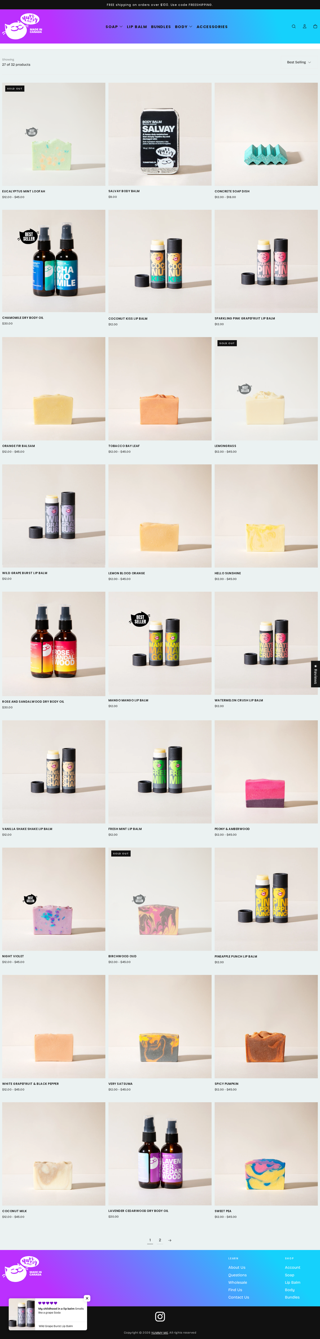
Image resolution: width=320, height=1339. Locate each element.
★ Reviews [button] (315, 674)
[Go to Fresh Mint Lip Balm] (160, 771)
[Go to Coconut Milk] (53, 1153)
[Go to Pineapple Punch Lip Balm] (266, 899)
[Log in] (304, 26)
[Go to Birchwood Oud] (160, 899)
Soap (289, 1275)
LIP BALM (137, 26)
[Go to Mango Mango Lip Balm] (160, 643)
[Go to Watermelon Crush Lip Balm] (266, 643)
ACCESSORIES (212, 26)
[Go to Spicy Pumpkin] (266, 1026)
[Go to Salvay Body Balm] (160, 134)
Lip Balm (292, 1282)
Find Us (235, 1289)
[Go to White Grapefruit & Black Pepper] (53, 1026)
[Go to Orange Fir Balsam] (53, 388)
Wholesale (237, 1282)
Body (290, 1289)
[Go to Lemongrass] (266, 388)
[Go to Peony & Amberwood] (266, 771)
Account (292, 1267)
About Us (236, 1267)
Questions (237, 1275)
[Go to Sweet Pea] (266, 1153)
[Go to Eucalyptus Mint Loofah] (53, 134)
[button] (293, 26)
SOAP (112, 26)
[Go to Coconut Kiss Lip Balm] (160, 261)
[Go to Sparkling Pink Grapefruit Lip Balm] (266, 261)
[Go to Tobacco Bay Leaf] (160, 388)
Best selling (296, 62)
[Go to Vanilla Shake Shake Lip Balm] (53, 771)
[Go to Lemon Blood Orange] (160, 516)
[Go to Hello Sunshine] (266, 516)
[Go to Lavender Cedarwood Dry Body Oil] (160, 1153)
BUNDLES (161, 26)
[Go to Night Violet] (53, 899)
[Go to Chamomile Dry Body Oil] (53, 261)
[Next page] (170, 1240)
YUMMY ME (159, 1332)
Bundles (292, 1297)
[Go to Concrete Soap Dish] (266, 134)
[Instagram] (160, 1316)
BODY (181, 26)
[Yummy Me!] (22, 1269)
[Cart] (315, 26)
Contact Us (238, 1297)
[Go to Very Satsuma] (160, 1026)
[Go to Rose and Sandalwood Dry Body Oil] (53, 644)
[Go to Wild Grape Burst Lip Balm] (53, 516)
